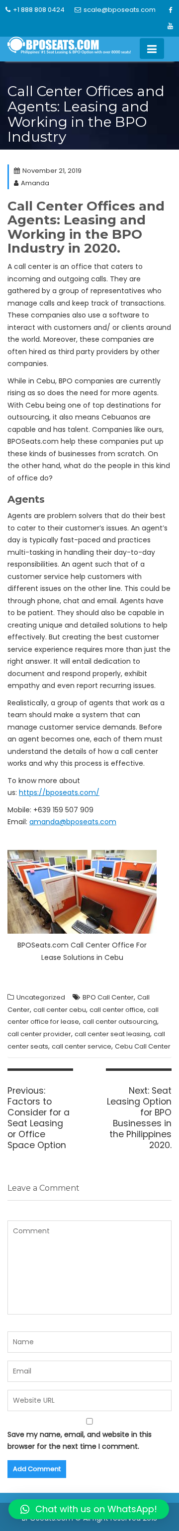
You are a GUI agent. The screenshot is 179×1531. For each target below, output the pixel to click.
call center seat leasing (112, 1034)
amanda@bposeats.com (72, 822)
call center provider (39, 1034)
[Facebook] (170, 10)
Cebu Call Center (143, 1046)
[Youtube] (170, 26)
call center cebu (59, 1009)
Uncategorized (40, 997)
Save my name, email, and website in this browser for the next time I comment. (79, 1440)
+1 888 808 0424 (39, 9)
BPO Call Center (108, 997)
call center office (117, 1009)
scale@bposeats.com (120, 9)
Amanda (35, 183)
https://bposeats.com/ (59, 792)
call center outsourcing (120, 1021)
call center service (81, 1046)
